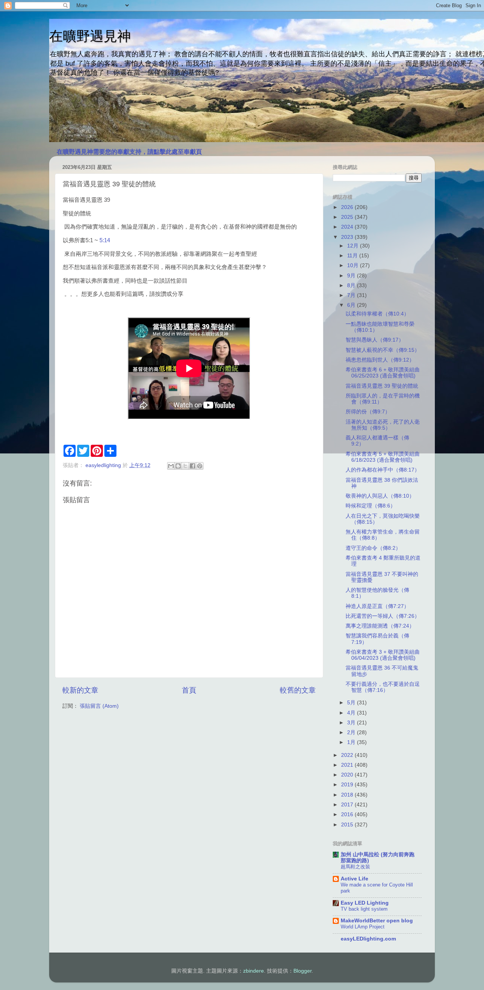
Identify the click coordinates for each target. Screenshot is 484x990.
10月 (353, 265)
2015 (348, 825)
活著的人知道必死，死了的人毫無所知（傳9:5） (383, 425)
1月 (352, 742)
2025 (348, 217)
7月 (352, 295)
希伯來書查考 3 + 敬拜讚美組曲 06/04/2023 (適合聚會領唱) (383, 655)
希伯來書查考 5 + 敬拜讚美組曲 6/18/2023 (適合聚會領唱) (383, 457)
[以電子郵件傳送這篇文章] (171, 466)
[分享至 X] (185, 466)
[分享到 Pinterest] (199, 466)
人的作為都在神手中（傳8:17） (383, 470)
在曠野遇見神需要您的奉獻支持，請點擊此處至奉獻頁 (129, 151)
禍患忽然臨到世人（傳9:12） (380, 360)
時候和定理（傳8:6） (371, 506)
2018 (348, 795)
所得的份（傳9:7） (368, 412)
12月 (353, 246)
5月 (352, 702)
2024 (348, 227)
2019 (348, 784)
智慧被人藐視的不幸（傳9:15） (383, 350)
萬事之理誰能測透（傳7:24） (380, 626)
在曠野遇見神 (90, 36)
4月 (352, 713)
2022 (348, 755)
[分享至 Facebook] (192, 466)
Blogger (302, 971)
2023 (348, 237)
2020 (348, 775)
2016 (348, 814)
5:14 (104, 240)
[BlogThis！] (178, 466)
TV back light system (364, 909)
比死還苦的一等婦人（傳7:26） (383, 616)
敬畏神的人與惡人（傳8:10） (380, 496)
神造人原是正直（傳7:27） (377, 606)
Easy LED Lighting (365, 903)
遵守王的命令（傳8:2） (373, 548)
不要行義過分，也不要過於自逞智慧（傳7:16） (383, 687)
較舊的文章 (298, 690)
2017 (348, 804)
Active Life (354, 879)
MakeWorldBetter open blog (377, 920)
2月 (352, 732)
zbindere (253, 971)
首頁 (189, 690)
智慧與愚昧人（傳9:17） (375, 340)
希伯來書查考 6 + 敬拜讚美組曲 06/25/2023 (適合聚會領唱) (383, 373)
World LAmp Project (363, 927)
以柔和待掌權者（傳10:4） (377, 314)
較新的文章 (80, 690)
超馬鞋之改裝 (355, 866)
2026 (348, 207)
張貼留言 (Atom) (99, 706)
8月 (352, 285)
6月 (352, 305)
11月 (353, 255)
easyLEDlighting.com (368, 939)
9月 (352, 275)
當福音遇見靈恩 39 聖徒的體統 (382, 386)
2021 (348, 765)
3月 (352, 722)
